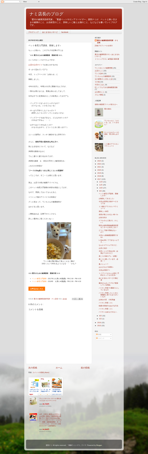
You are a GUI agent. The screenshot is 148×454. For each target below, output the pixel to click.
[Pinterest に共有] (82, 299)
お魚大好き (103, 217)
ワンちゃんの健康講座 (103, 76)
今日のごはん (100, 85)
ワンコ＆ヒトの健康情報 (104, 68)
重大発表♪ (108, 109)
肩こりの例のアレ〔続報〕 (108, 256)
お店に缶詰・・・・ (106, 248)
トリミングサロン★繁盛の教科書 (107, 59)
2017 (99, 179)
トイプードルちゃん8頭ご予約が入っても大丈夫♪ (109, 274)
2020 (99, 170)
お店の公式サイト (35, 65)
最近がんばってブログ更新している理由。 (108, 284)
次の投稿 (32, 368)
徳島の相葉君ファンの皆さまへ (106, 104)
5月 (100, 319)
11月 (101, 185)
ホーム (59, 368)
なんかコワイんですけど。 (108, 245)
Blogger (99, 445)
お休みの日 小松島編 (107, 300)
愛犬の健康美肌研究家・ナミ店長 (107, 42)
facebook (64, 32)
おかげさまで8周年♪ (106, 267)
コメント (101, 338)
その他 (97, 82)
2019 (99, 173)
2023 (99, 161)
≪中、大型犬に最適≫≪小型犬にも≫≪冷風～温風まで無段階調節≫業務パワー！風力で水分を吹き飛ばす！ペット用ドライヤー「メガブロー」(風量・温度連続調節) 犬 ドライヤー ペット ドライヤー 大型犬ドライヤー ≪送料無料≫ (50, 420)
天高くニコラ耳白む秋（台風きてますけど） (108, 252)
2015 (99, 325)
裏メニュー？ (103, 264)
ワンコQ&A (99, 73)
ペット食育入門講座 (39, 278)
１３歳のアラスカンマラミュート (111, 145)
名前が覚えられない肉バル (108, 214)
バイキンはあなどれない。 (108, 312)
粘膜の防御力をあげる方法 (108, 306)
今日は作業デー (104, 270)
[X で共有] (77, 299)
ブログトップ (33, 32)
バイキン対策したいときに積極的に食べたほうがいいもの (108, 295)
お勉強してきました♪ (106, 198)
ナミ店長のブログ (46, 14)
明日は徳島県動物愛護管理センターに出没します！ (108, 226)
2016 (99, 322)
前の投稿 (85, 368)
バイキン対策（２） (106, 309)
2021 (99, 167)
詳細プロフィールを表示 (104, 46)
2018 (99, 176)
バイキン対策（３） (106, 303)
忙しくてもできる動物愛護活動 (106, 87)
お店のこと (99, 71)
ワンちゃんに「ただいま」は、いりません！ (111, 122)
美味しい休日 (103, 211)
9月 (100, 191)
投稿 (99, 334)
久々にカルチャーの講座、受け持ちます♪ (111, 134)
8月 (100, 316)
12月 (101, 182)
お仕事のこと (100, 92)
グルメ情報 (99, 95)
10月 (101, 188)
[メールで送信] (73, 299)
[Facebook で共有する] (80, 299)
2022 (99, 164)
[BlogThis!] (75, 299)
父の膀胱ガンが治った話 (104, 79)
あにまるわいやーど (50, 32)
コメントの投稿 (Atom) (40, 372)
